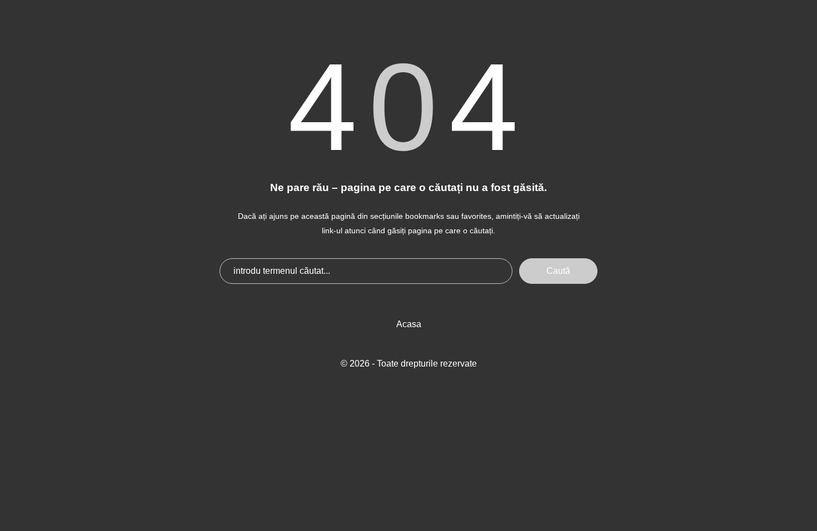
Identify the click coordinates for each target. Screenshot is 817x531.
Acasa (408, 324)
